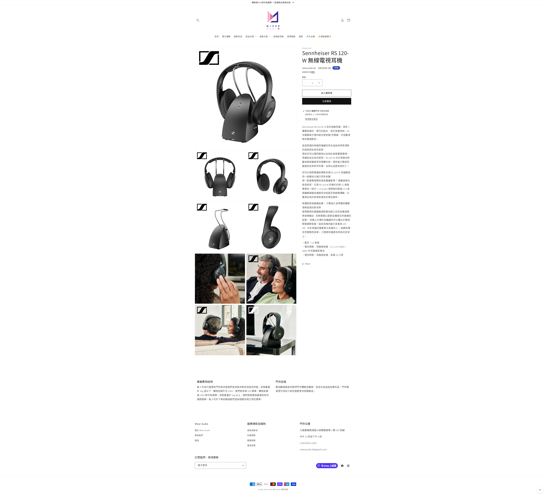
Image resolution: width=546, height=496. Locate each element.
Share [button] (307, 263)
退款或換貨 (252, 430)
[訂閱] (243, 465)
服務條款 (251, 440)
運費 (313, 72)
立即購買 (326, 101)
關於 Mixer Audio (202, 430)
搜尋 (197, 440)
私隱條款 (251, 435)
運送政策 (251, 445)
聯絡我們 (199, 435)
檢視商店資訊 (311, 119)
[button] (198, 20)
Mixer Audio (268, 489)
